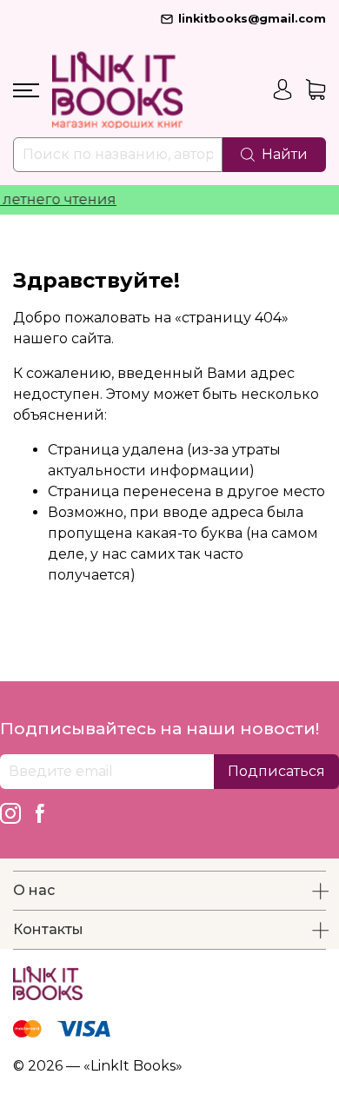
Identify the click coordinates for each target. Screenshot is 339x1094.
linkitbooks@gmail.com (252, 18)
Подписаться (276, 771)
